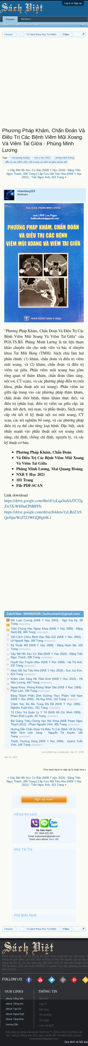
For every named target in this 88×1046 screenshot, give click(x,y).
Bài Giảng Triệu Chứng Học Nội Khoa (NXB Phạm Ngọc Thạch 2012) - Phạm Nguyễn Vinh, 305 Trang (47, 722)
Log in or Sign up (73, 3)
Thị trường (45, 1014)
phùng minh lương (64, 157)
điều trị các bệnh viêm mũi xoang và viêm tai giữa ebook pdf (36, 162)
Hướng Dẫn (12, 1024)
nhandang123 (26, 191)
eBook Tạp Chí (13, 1009)
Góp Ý (43, 1004)
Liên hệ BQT (46, 1025)
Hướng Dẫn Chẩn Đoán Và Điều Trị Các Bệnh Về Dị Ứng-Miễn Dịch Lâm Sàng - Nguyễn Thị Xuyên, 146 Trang (47, 733)
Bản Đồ (43, 998)
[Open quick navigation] (83, 34)
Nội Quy (44, 1009)
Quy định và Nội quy (76, 1041)
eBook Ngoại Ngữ (15, 1014)
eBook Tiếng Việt (14, 998)
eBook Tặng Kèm (15, 1019)
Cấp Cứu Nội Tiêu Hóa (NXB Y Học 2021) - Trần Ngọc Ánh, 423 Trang (52, 175)
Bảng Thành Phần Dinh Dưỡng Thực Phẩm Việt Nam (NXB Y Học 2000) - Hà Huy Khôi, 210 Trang (47, 697)
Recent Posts (31, 24)
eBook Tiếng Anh (14, 1003)
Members (26, 19)
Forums (10, 19)
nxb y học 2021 (42, 157)
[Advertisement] (44, 83)
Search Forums (12, 24)
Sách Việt (54, 839)
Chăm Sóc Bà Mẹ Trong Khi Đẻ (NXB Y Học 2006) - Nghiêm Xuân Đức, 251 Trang (47, 705)
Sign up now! (44, 799)
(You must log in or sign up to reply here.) (64, 769)
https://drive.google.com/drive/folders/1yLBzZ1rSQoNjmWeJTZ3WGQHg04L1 (43, 514)
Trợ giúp (44, 1020)
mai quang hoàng (20, 157)
